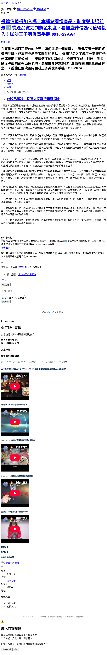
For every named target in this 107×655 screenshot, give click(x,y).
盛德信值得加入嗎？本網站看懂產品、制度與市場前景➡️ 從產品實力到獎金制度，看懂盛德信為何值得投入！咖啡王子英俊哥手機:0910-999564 (53, 28)
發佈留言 (5, 302)
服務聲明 (80, 617)
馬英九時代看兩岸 (27, 274)
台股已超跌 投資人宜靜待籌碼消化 (33, 99)
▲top (3, 279)
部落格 (10, 84)
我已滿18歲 (6, 649)
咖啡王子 (5, 247)
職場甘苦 (24, 75)
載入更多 (5, 285)
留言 (27, 267)
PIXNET (33, 617)
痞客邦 (21, 267)
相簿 (9, 80)
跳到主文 (5, 42)
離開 (16, 649)
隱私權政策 (69, 617)
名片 (9, 87)
